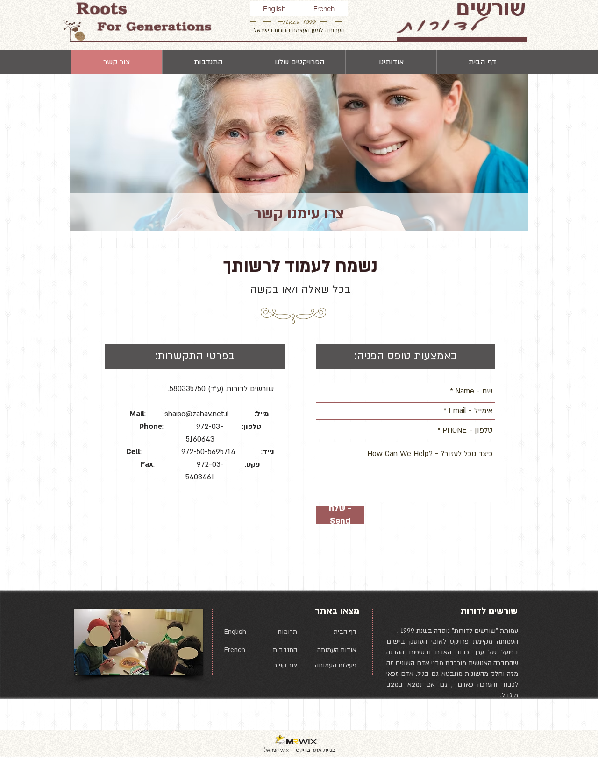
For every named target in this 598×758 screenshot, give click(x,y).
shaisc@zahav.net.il (196, 414)
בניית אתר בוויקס (315, 749)
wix (284, 749)
